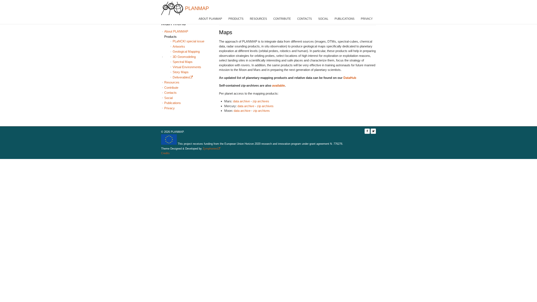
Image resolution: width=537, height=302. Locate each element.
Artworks (179, 46)
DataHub (349, 77)
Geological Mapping (186, 51)
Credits (165, 153)
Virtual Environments (187, 67)
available (278, 85)
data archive (241, 101)
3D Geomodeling (184, 57)
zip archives (261, 101)
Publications (345, 18)
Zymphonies (211, 148)
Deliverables (183, 77)
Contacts (304, 18)
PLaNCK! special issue (188, 41)
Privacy (367, 18)
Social (323, 18)
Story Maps (181, 72)
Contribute (282, 18)
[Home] (172, 8)
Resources (258, 18)
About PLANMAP (210, 18)
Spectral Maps (183, 62)
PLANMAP (197, 8)
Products (236, 18)
